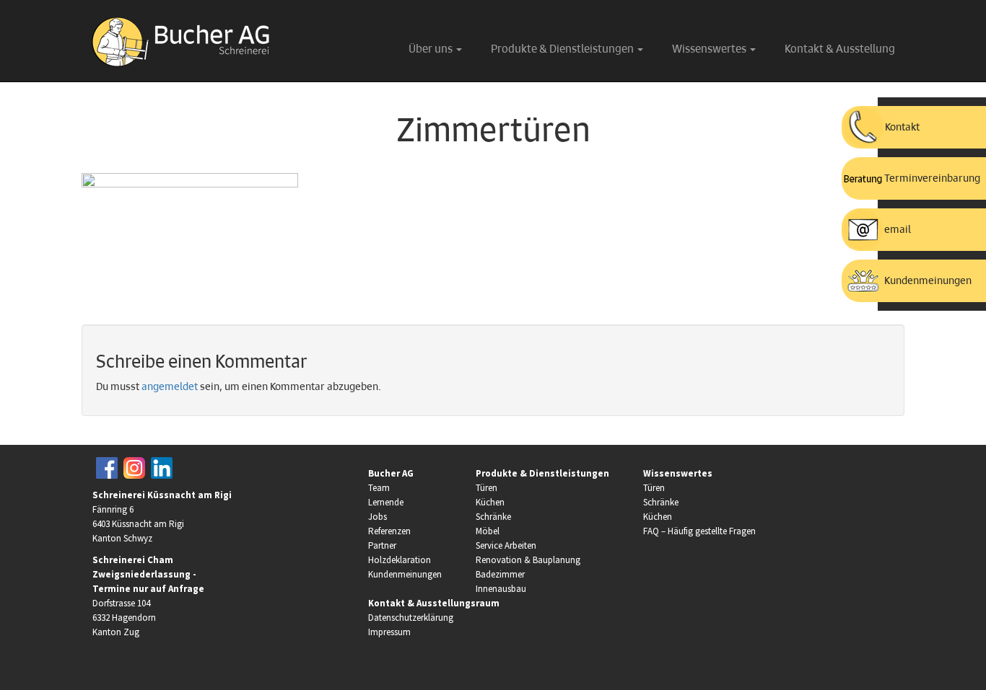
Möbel (487, 531)
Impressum (389, 632)
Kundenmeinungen (405, 574)
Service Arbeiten (506, 545)
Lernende (385, 502)
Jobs (377, 516)
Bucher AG (391, 473)
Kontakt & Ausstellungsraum (433, 603)
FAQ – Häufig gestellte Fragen (699, 531)
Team (379, 488)
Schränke (493, 516)
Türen (486, 488)
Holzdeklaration (399, 560)
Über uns (432, 49)
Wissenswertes (710, 49)
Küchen (490, 502)
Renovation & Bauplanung (528, 560)
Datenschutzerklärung (410, 617)
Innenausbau (501, 589)
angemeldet (169, 387)
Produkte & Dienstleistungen (563, 49)
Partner (382, 545)
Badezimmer (500, 574)
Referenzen (389, 531)
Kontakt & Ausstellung (840, 49)
